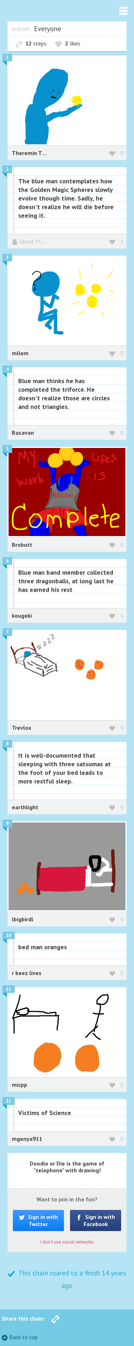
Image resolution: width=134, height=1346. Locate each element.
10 (8, 935)
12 (8, 1101)
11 (8, 989)
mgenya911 (27, 1138)
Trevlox (21, 727)
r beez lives (26, 972)
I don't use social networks (67, 1242)
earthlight (25, 807)
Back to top (23, 1337)
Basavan (23, 432)
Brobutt (22, 544)
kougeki (22, 615)
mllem (20, 353)
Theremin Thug (32, 152)
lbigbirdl (22, 919)
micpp (19, 1084)
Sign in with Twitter (42, 1220)
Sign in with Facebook (99, 1220)
